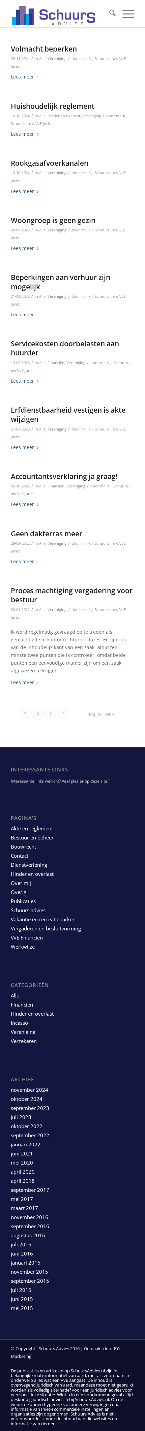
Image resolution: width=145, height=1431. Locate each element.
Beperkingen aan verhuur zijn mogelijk (60, 282)
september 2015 (30, 1280)
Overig (18, 892)
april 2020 (23, 1171)
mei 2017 (22, 1199)
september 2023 (30, 1108)
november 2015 (29, 1271)
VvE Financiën (27, 937)
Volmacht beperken (44, 49)
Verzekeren (24, 1041)
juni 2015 (22, 1299)
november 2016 (29, 1217)
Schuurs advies (28, 910)
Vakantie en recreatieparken (43, 919)
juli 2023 (21, 1117)
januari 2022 (25, 1144)
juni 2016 (22, 1253)
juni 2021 (22, 1153)
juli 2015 (21, 1289)
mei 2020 (22, 1162)
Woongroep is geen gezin (53, 220)
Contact (19, 855)
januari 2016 (25, 1262)
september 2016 (30, 1226)
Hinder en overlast (64, 115)
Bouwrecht (23, 846)
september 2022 (30, 1135)
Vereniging (57, 58)
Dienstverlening (29, 864)
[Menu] (125, 13)
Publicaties (23, 901)
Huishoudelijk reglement (52, 106)
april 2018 (23, 1180)
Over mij (21, 883)
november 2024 (29, 1089)
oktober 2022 (26, 1126)
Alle (42, 58)
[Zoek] (109, 13)
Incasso (19, 1022)
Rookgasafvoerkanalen (49, 163)
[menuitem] (109, 13)
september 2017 (30, 1189)
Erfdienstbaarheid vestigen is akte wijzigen (68, 414)
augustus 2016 (28, 1235)
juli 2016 (21, 1244)
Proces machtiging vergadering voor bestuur (72, 595)
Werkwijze (23, 946)
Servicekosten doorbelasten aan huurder (65, 348)
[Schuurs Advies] (60, 13)
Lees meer (22, 76)
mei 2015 (22, 1308)
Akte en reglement (32, 828)
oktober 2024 (26, 1098)
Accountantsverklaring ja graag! (64, 476)
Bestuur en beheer (32, 837)
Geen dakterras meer (46, 533)
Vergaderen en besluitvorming (46, 928)
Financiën (56, 362)
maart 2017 (24, 1208)
